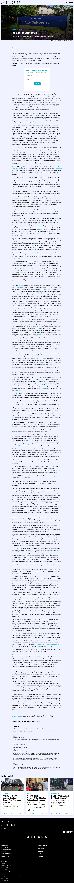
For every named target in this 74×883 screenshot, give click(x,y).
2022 (19, 445)
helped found (29, 440)
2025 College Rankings (7, 857)
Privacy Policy (45, 85)
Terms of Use (4, 869)
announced (40, 334)
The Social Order (32, 47)
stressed (43, 434)
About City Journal (42, 845)
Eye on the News (8, 813)
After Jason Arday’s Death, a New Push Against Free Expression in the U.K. (12, 799)
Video (2, 855)
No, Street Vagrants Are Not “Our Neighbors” (60, 797)
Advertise (3, 863)
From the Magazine (6, 849)
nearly (37, 412)
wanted (46, 360)
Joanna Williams (6, 793)
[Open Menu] (71, 2)
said (20, 121)
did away (53, 466)
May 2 (42, 388)
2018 (49, 408)
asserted (58, 218)
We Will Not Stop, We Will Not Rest (36, 383)
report (34, 442)
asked (51, 270)
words (36, 326)
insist (51, 539)
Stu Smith (29, 793)
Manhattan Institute (6, 865)
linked (25, 370)
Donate (16, 726)
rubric (45, 633)
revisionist (59, 168)
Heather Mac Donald (17, 29)
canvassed (27, 256)
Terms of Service (37, 86)
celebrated (54, 164)
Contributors (41, 848)
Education (24, 47)
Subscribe (40, 851)
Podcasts (3, 851)
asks (21, 635)
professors (17, 390)
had (30, 569)
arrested (48, 388)
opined (39, 229)
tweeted (43, 291)
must (38, 626)
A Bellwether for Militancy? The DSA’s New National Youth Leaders (36, 798)
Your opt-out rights (5, 880)
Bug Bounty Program (6, 871)
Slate (32, 191)
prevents (26, 529)
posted (22, 305)
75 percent (34, 115)
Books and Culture (6, 853)
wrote (34, 247)
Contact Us (40, 857)
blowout (19, 287)
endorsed (57, 541)
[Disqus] (37, 753)
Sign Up (37, 83)
